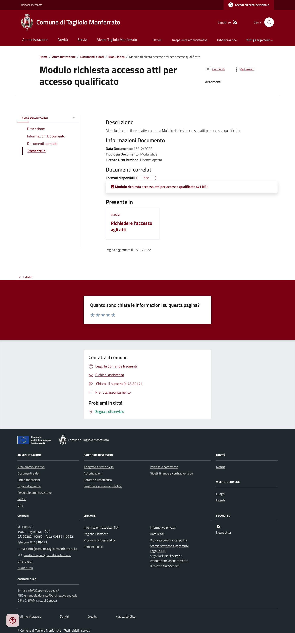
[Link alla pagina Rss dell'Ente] (218, 526)
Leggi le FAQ (158, 550)
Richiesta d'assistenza (164, 565)
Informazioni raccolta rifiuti (101, 527)
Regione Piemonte (31, 5)
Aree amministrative (31, 466)
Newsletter (223, 532)
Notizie (220, 466)
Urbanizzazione (227, 40)
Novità (63, 39)
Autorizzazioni (93, 473)
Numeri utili (25, 567)
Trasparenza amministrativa (190, 40)
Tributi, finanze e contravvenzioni (171, 473)
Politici (21, 499)
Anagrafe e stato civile (99, 466)
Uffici (20, 505)
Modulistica (116, 56)
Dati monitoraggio (29, 616)
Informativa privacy (163, 527)
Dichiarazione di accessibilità (168, 540)
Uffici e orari (25, 561)
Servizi (82, 39)
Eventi (220, 500)
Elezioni (157, 40)
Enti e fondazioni (28, 479)
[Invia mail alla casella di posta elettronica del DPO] (43, 590)
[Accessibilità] (12, 620)
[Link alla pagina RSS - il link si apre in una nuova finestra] (235, 22)
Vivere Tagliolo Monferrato (117, 39)
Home (44, 56)
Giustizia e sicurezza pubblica (103, 486)
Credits (92, 616)
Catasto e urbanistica (98, 479)
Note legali (157, 533)
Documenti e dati (92, 56)
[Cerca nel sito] (267, 22)
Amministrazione (35, 39)
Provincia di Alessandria (99, 540)
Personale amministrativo (34, 492)
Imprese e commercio (164, 466)
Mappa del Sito (125, 616)
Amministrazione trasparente (169, 545)
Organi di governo (29, 486)
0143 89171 (38, 542)
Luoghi (220, 493)
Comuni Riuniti (93, 546)
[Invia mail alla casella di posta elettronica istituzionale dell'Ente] (52, 548)
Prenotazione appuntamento (169, 560)
